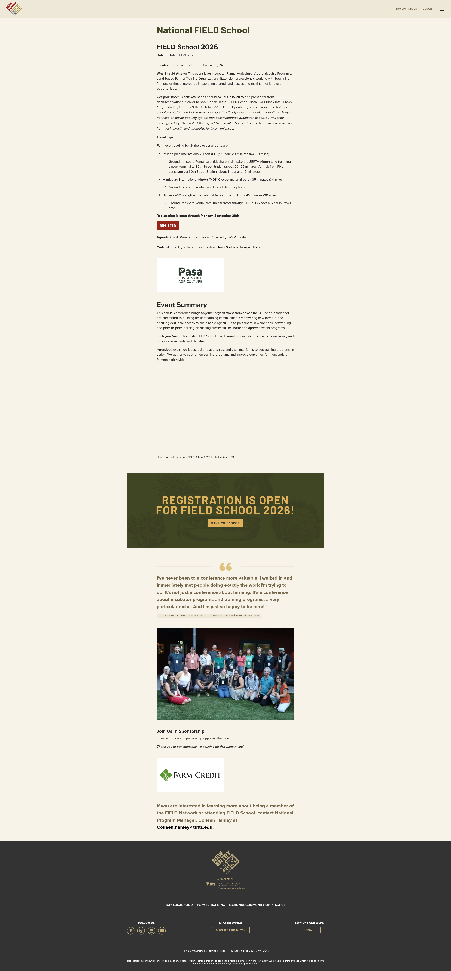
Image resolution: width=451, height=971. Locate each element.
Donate (428, 9)
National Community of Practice (257, 905)
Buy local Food (406, 9)
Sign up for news (230, 930)
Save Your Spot (225, 523)
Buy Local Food (179, 905)
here (226, 738)
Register (168, 225)
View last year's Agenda (228, 237)
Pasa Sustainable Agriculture (239, 247)
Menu (441, 8)
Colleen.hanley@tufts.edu (184, 827)
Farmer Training (211, 905)
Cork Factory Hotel (185, 65)
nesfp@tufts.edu (231, 963)
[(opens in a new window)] (190, 275)
